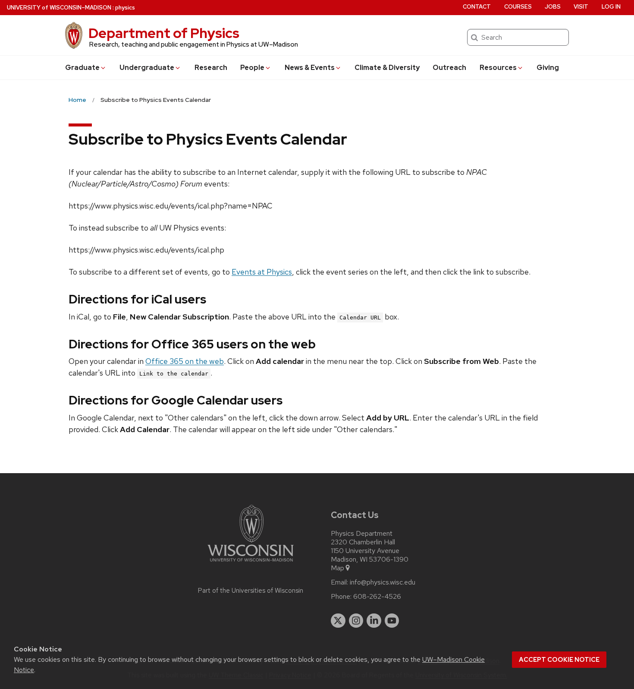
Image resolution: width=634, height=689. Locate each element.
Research (211, 67)
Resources (498, 67)
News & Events (310, 67)
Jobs (553, 6)
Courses (518, 6)
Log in (611, 6)
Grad (82, 67)
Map (337, 568)
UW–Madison (59, 7)
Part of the (250, 590)
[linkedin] (374, 620)
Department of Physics (163, 33)
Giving (548, 67)
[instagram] (356, 620)
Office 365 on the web (184, 361)
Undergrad (146, 67)
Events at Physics (262, 272)
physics (125, 7)
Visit (581, 6)
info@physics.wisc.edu (382, 582)
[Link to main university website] (250, 563)
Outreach (449, 67)
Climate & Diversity (387, 67)
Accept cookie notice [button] (559, 659)
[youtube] (392, 620)
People (252, 67)
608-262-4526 (377, 596)
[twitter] (338, 620)
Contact (477, 6)
